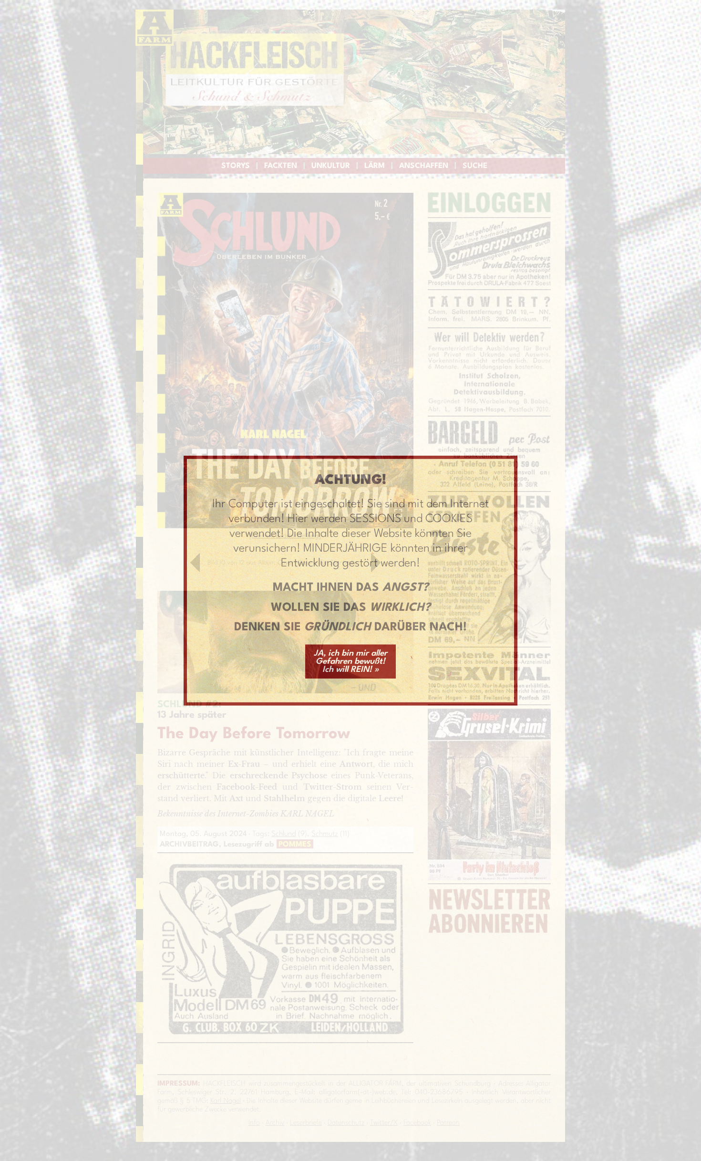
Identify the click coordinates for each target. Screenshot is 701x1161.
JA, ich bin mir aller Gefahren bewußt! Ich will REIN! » (350, 661)
